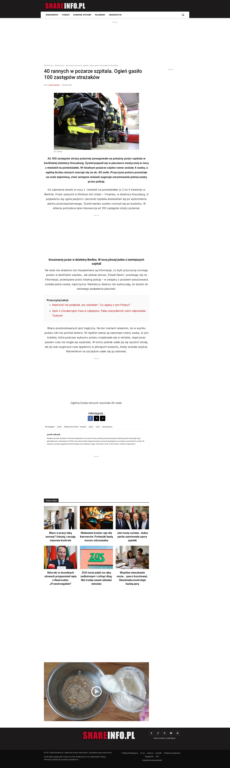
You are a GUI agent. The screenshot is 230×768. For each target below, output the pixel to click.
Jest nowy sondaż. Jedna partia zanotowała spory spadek (132, 536)
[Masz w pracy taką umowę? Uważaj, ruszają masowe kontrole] (60, 517)
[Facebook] (90, 418)
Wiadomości (59, 65)
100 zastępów (50, 427)
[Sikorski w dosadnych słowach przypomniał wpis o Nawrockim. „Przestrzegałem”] (60, 557)
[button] (183, 15)
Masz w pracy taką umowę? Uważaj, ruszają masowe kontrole (60, 536)
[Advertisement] (115, 42)
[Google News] (177, 733)
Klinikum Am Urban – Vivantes (75, 427)
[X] (96, 418)
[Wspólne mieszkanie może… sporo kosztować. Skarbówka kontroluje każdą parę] (132, 557)
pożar (91, 427)
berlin (59, 427)
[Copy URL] (102, 418)
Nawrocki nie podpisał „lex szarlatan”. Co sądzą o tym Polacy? (91, 304)
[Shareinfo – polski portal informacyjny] (65, 6)
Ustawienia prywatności (152, 760)
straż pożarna (107, 427)
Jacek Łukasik (54, 85)
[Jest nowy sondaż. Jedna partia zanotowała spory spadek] (132, 517)
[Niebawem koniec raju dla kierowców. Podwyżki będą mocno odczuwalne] (96, 517)
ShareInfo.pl (48, 65)
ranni (98, 427)
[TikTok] (158, 733)
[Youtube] (171, 733)
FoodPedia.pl (170, 738)
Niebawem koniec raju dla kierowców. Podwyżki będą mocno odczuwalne (96, 536)
